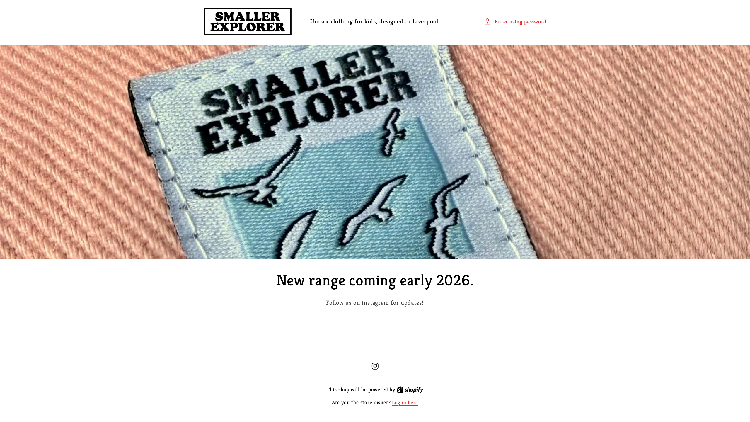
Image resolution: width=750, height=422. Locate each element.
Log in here (405, 402)
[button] (515, 21)
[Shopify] (410, 390)
